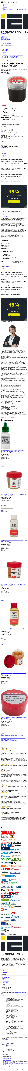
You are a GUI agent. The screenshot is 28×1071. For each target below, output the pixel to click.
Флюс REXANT (7, 153)
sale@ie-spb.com (4, 36)
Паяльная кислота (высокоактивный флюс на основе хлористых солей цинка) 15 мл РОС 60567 (13, 451)
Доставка (5, 978)
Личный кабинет (4, 38)
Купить (2, 466)
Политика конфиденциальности (18, 992)
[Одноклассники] (2, 126)
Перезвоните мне (5, 34)
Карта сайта (3, 993)
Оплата (5, 979)
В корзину (3, 143)
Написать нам (4, 37)
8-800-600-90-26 (4, 33)
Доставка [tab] (5, 155)
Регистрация (7, 39)
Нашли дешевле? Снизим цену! (8, 134)
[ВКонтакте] (1, 126)
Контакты (5, 982)
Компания (5, 1044)
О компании (6, 977)
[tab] (6, 216)
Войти (2, 39)
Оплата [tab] (5, 156)
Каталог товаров (7, 970)
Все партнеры (4, 830)
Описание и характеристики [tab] (10, 214)
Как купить (6, 981)
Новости (5, 972)
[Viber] (4, 126)
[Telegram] (5, 126)
